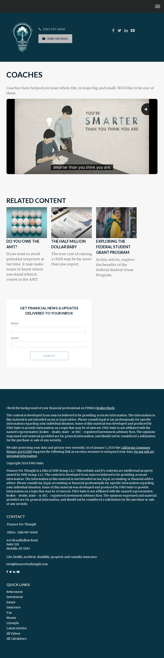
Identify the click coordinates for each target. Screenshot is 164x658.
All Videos (13, 633)
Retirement (14, 592)
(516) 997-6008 (54, 29)
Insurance (13, 607)
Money (11, 618)
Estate (10, 602)
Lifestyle (12, 623)
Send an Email (57, 38)
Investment (14, 597)
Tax (9, 613)
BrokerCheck (105, 408)
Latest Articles (16, 628)
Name (15, 323)
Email (14, 338)
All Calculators (16, 639)
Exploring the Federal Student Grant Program (113, 247)
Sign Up (49, 356)
